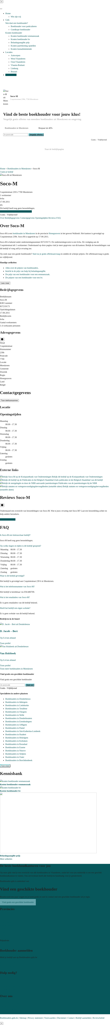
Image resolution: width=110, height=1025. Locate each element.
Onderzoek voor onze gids (11, 1012)
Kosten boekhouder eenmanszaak (25, 36)
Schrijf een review (7, 519)
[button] (15, 535)
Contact (3, 983)
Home (8, 13)
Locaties (8, 52)
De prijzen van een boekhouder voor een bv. (24, 277)
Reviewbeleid (98, 1018)
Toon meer (5, 766)
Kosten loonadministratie (21, 49)
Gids (7, 20)
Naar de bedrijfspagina (54, 149)
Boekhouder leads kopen (10, 963)
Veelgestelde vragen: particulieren (14, 986)
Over (2, 218)
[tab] (55, 535)
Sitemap (22, 1018)
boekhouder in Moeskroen (24, 233)
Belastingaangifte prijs (20, 42)
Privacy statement (35, 1018)
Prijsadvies (4, 944)
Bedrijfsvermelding (8, 966)
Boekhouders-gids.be (9, 1018)
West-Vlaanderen (18, 59)
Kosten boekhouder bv (20, 39)
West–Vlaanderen (7, 919)
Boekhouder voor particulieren (24, 26)
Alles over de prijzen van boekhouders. (21, 268)
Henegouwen (54, 233)
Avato (31, 881)
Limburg (14, 68)
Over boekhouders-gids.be (11, 1003)
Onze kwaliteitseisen (8, 1009)
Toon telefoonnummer (9, 400)
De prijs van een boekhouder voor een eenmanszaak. (27, 274)
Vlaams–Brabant (7, 925)
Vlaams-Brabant (18, 65)
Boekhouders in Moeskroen (19, 168)
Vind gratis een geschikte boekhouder (16, 211)
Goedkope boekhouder (20, 29)
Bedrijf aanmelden (83, 1018)
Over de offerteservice (9, 1006)
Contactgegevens (27, 218)
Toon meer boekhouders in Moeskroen (16, 669)
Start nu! (29, 685)
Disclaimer (61, 1018)
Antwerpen (15, 55)
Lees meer (5, 283)
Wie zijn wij (16, 16)
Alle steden (5, 935)
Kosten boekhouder (13, 33)
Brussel (14, 71)
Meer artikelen (6, 859)
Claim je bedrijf (6, 172)
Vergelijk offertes (36, 135)
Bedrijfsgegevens (12, 218)
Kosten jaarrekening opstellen (23, 46)
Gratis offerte (10, 75)
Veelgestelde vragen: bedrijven (13, 989)
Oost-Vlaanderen (18, 62)
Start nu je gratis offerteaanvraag (46, 254)
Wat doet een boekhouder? (16, 23)
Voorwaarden (50, 1018)
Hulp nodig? (5, 979)
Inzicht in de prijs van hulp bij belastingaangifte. (25, 271)
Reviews (52, 218)
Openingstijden (41, 218)
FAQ (58, 218)
